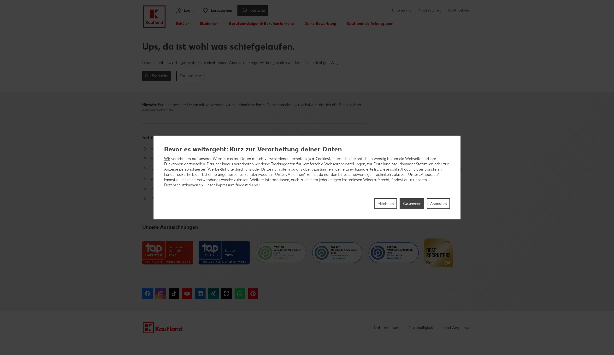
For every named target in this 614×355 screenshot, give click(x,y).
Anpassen (438, 203)
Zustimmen (411, 203)
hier (257, 185)
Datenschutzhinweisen (183, 185)
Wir (167, 158)
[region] (307, 177)
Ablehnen (386, 203)
